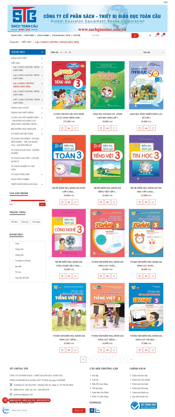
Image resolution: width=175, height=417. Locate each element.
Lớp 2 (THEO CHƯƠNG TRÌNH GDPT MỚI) (26, 93)
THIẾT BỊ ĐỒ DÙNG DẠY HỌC (24, 184)
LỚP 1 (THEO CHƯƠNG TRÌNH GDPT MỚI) (26, 101)
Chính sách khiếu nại (140, 392)
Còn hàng (36, 222)
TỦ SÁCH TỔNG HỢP (20, 174)
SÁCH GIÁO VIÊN (19, 58)
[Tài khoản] (150, 35)
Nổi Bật (14, 222)
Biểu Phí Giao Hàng (100, 384)
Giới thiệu (29, 35)
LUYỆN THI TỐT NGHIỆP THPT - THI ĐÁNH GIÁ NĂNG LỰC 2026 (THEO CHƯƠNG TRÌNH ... (25, 120)
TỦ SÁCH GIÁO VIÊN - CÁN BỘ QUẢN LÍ (25, 159)
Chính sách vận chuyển (141, 380)
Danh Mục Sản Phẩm (100, 392)
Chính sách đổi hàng (140, 388)
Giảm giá (24, 222)
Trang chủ (16, 35)
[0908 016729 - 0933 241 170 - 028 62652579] (5, 400)
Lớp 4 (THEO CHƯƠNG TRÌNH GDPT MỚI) (26, 77)
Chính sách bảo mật (139, 376)
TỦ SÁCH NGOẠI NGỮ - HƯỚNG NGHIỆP (25, 151)
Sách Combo (43, 35)
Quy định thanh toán (140, 397)
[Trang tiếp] (123, 359)
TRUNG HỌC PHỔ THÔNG (22, 113)
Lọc (42, 204)
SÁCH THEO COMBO (20, 179)
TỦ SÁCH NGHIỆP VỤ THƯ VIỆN (23, 168)
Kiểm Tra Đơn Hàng (100, 397)
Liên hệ (76, 35)
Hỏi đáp (95, 376)
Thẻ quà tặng (97, 388)
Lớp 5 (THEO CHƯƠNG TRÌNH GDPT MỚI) (26, 68)
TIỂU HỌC (26, 42)
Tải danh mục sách (61, 35)
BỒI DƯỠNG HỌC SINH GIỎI (23, 129)
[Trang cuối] (131, 359)
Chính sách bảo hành (140, 384)
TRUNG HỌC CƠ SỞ (19, 108)
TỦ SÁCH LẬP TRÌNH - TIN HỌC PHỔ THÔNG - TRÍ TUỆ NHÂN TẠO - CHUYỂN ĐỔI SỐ (25, 142)
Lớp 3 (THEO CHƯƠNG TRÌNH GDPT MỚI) (23, 85)
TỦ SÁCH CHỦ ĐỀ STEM (22, 134)
